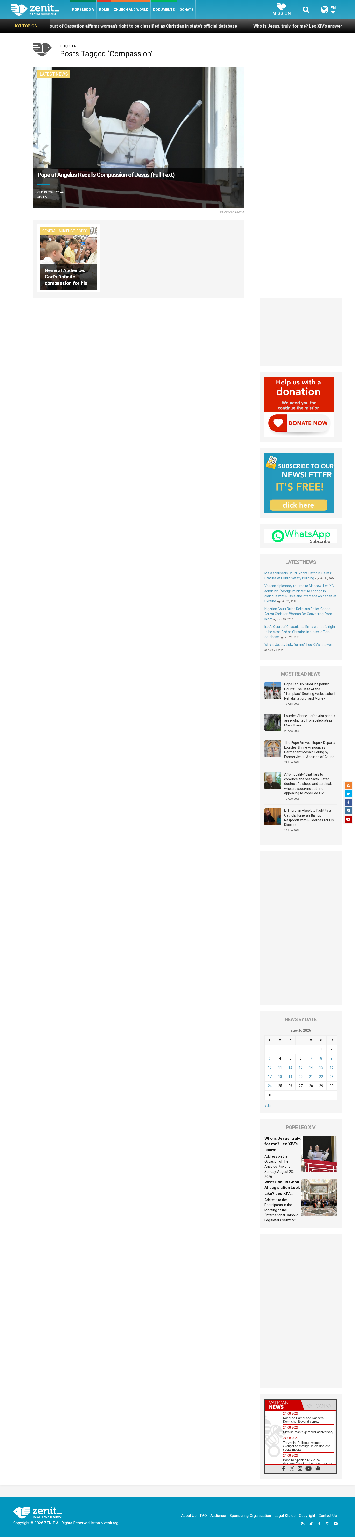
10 (270, 1067)
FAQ (203, 1515)
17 (270, 1077)
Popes (82, 231)
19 (290, 1077)
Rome (104, 10)
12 (290, 1067)
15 (321, 1067)
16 (332, 1067)
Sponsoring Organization (250, 1515)
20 (301, 1077)
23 (332, 1077)
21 (311, 1077)
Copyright (307, 1515)
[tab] (283, 1405)
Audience (218, 1515)
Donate (186, 10)
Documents (164, 10)
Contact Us (328, 1515)
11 (280, 1067)
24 (270, 1086)
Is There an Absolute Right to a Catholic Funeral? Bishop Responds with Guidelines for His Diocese (309, 818)
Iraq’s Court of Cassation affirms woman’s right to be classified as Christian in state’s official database (299, 632)
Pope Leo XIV (83, 10)
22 (321, 1077)
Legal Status (285, 1515)
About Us (189, 1515)
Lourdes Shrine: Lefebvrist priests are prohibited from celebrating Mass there (309, 720)
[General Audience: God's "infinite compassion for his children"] (68, 257)
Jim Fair (43, 197)
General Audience (58, 231)
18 (280, 1077)
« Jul (267, 1106)
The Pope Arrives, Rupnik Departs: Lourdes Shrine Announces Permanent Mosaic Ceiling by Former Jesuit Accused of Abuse (310, 750)
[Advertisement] (301, 332)
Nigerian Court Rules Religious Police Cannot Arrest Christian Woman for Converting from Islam (298, 614)
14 (311, 1067)
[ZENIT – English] (40, 9)
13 (301, 1067)
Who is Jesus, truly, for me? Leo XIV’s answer (223, 25)
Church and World (131, 10)
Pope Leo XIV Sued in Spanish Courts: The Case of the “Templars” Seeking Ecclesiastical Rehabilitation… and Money (309, 691)
